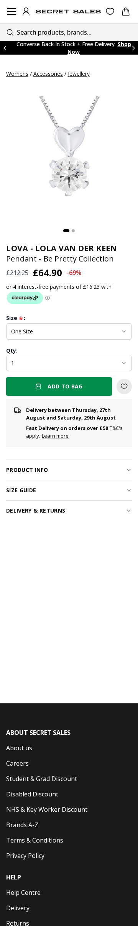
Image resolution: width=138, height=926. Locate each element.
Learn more (55, 435)
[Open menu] (11, 11)
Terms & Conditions (34, 840)
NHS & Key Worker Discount (46, 809)
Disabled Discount (32, 794)
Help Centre (23, 892)
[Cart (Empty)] (125, 11)
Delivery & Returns (35, 510)
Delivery (18, 908)
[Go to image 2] (73, 230)
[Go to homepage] (68, 11)
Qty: (12, 350)
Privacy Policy (25, 855)
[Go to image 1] (66, 230)
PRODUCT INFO (27, 469)
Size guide (21, 490)
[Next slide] (133, 48)
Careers (17, 763)
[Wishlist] (110, 12)
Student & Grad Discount (41, 778)
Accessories (48, 73)
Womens (17, 73)
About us (19, 748)
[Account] (26, 11)
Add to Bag (65, 386)
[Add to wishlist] (124, 386)
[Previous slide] (4, 48)
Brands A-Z (22, 825)
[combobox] (69, 32)
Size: (15, 318)
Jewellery (79, 73)
